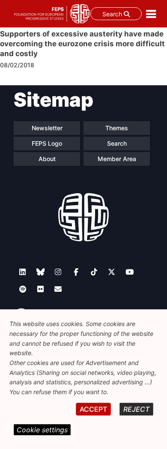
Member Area (117, 158)
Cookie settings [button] (42, 429)
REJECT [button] (136, 409)
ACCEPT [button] (93, 409)
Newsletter (47, 128)
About (47, 158)
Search (113, 14)
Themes (116, 128)
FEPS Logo (47, 143)
